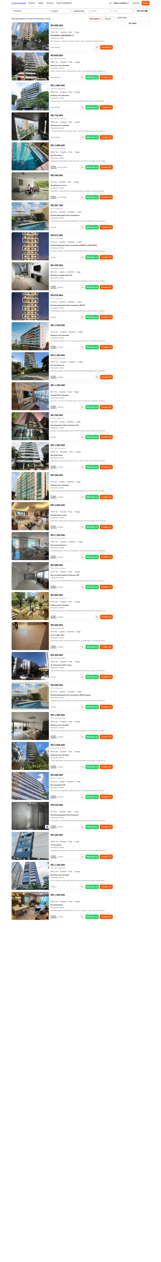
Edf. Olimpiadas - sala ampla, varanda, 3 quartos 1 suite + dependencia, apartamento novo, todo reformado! (83, 41)
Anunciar (136, 3)
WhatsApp (91, 77)
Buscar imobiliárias (64, 3)
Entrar (145, 3)
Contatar (105, 47)
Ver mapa (132, 23)
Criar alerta (94, 19)
